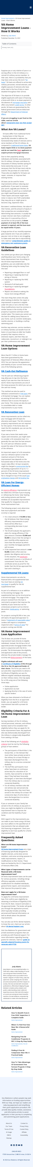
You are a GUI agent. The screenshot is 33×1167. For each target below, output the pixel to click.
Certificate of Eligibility (11, 664)
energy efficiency (10, 490)
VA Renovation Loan (12, 412)
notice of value (19, 625)
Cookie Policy (24, 1129)
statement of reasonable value (18, 620)
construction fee (22, 466)
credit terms (19, 105)
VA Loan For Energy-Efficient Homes (12, 484)
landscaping (14, 609)
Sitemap (9, 1138)
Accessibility (24, 1135)
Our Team (9, 1126)
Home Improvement (7, 18)
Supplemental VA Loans (15, 572)
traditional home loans (19, 145)
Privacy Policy (24, 1126)
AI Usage (9, 1132)
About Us (9, 1123)
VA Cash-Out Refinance (14, 371)
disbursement (16, 657)
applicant (23, 556)
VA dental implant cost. (15, 926)
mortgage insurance (20, 102)
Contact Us (24, 1123)
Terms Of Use (8, 1129)
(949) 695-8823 (16, 1151)
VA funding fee (23, 478)
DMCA (9, 1135)
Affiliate (24, 1132)
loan (19, 150)
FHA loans (24, 394)
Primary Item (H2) (7, 47)
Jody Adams (12, 36)
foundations (10, 289)
